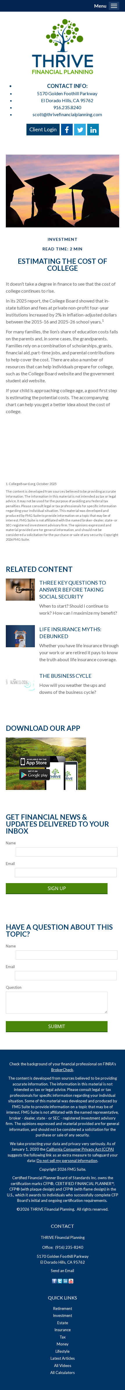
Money (63, 1344)
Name (11, 843)
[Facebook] (54, 1280)
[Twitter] (60, 1280)
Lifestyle (62, 1351)
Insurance (62, 1329)
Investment (62, 1315)
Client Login (43, 129)
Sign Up (57, 888)
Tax (63, 1337)
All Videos (62, 1365)
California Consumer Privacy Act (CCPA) (80, 1149)
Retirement (62, 1308)
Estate (62, 1322)
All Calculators (62, 1372)
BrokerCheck (62, 1069)
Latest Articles (63, 1358)
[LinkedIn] (65, 1280)
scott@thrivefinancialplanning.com (67, 114)
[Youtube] (71, 1280)
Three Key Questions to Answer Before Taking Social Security (72, 589)
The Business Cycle (65, 676)
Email (10, 863)
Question (14, 987)
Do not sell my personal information (67, 1160)
